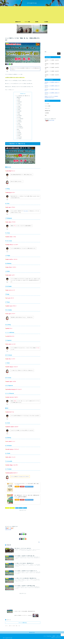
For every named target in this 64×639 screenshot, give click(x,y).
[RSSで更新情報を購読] (25, 539)
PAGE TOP (32, 632)
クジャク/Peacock (20, 127)
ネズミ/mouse (19, 121)
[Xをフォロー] (22, 539)
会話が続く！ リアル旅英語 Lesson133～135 (52, 72)
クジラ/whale (19, 138)
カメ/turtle (18, 135)
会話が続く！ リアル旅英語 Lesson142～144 (52, 61)
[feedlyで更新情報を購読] (24, 539)
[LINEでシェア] (10, 64)
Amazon (17, 486)
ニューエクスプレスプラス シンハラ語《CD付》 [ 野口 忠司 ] (26, 483)
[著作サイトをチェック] (20, 539)
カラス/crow (19, 124)
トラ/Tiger (18, 106)
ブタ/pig (18, 112)
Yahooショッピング (29, 486)
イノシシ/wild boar (20, 118)
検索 (45, 51)
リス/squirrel (19, 120)
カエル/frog (19, 117)
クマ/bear (18, 114)
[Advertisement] (32, 13)
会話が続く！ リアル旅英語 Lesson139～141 (52, 64)
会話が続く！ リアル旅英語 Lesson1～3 (52, 82)
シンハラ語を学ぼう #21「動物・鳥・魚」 (23, 95)
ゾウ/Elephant (19, 101)
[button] (12, 64)
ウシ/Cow (18, 103)
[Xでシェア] (6, 64)
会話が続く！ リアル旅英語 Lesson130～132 (52, 75)
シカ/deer (18, 109)
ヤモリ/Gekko (19, 115)
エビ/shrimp (19, 132)
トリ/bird (18, 123)
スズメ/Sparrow (19, 126)
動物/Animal (19, 97)
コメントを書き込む (23, 622)
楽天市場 (22, 486)
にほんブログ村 (8, 529)
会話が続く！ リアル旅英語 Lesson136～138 (52, 68)
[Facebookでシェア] (8, 64)
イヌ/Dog (18, 98)
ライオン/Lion (19, 104)
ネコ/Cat (18, 100)
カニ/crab (18, 130)
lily (45, 83)
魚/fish (18, 129)
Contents (21, 93)
